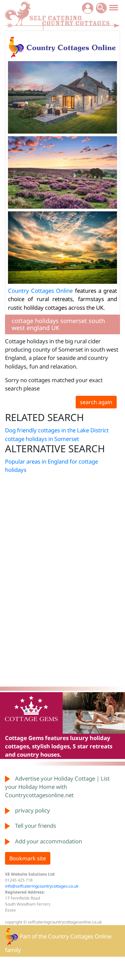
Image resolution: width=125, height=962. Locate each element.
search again (96, 402)
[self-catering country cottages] (62, 15)
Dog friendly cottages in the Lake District (57, 430)
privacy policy (32, 810)
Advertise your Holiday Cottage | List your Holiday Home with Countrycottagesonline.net (57, 787)
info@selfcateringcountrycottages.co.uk (41, 886)
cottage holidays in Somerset (42, 439)
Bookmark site (27, 858)
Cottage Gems (24, 738)
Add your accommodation (48, 841)
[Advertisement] (25, 582)
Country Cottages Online (40, 290)
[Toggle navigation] (114, 7)
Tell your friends (35, 825)
